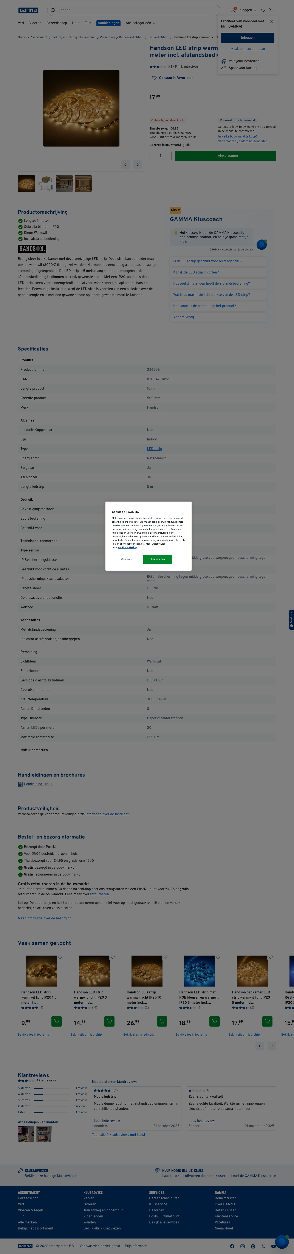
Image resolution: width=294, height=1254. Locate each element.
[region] (148, 536)
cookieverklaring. (127, 547)
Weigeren (126, 559)
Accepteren (158, 559)
